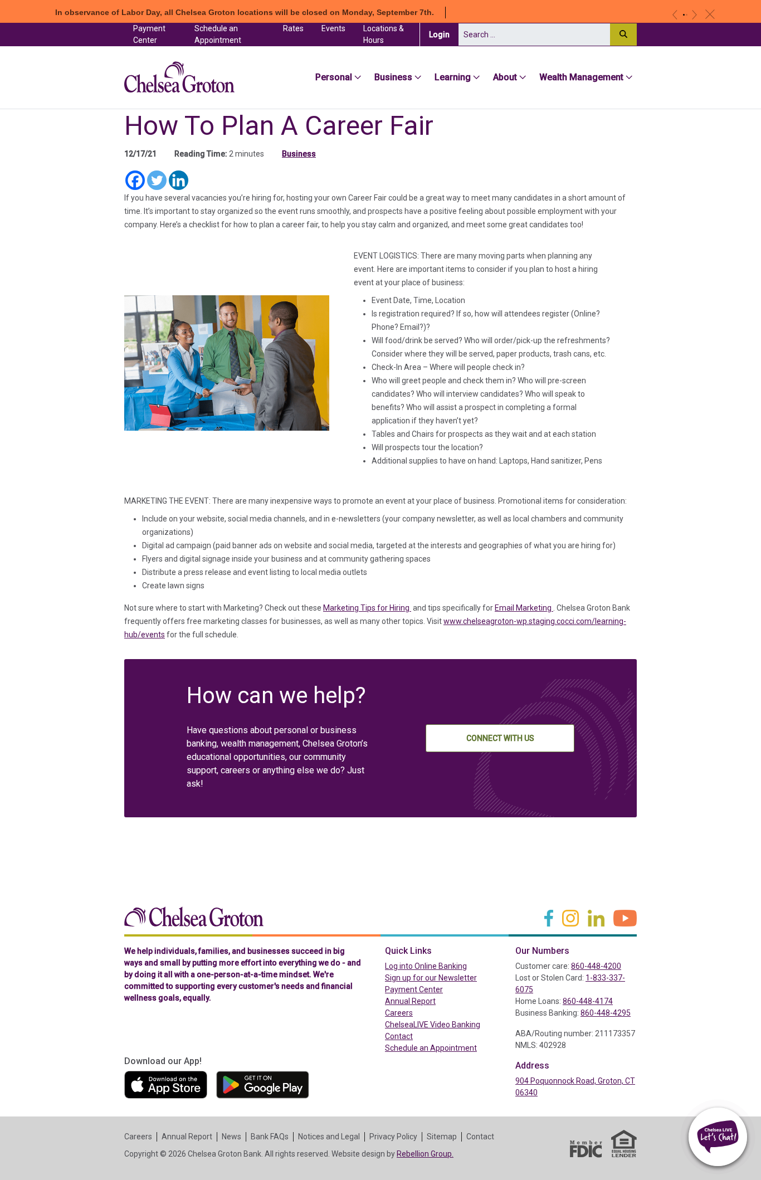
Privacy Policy (393, 1136)
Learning (453, 77)
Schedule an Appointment (217, 34)
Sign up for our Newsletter (431, 977)
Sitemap (442, 1136)
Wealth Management (581, 77)
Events (333, 28)
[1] (684, 15)
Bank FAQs (270, 1136)
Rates (293, 28)
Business (393, 77)
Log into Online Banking (445, 966)
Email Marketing (524, 607)
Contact (399, 1036)
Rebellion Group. (425, 1153)
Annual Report (410, 1001)
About (505, 77)
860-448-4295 (605, 1012)
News (231, 1136)
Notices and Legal (329, 1136)
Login (443, 34)
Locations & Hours (383, 34)
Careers (399, 1012)
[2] (686, 15)
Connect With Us (500, 738)
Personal (333, 77)
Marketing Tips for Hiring (367, 607)
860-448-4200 (596, 966)
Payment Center (159, 34)
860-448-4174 (588, 1001)
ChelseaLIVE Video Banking (432, 1024)
